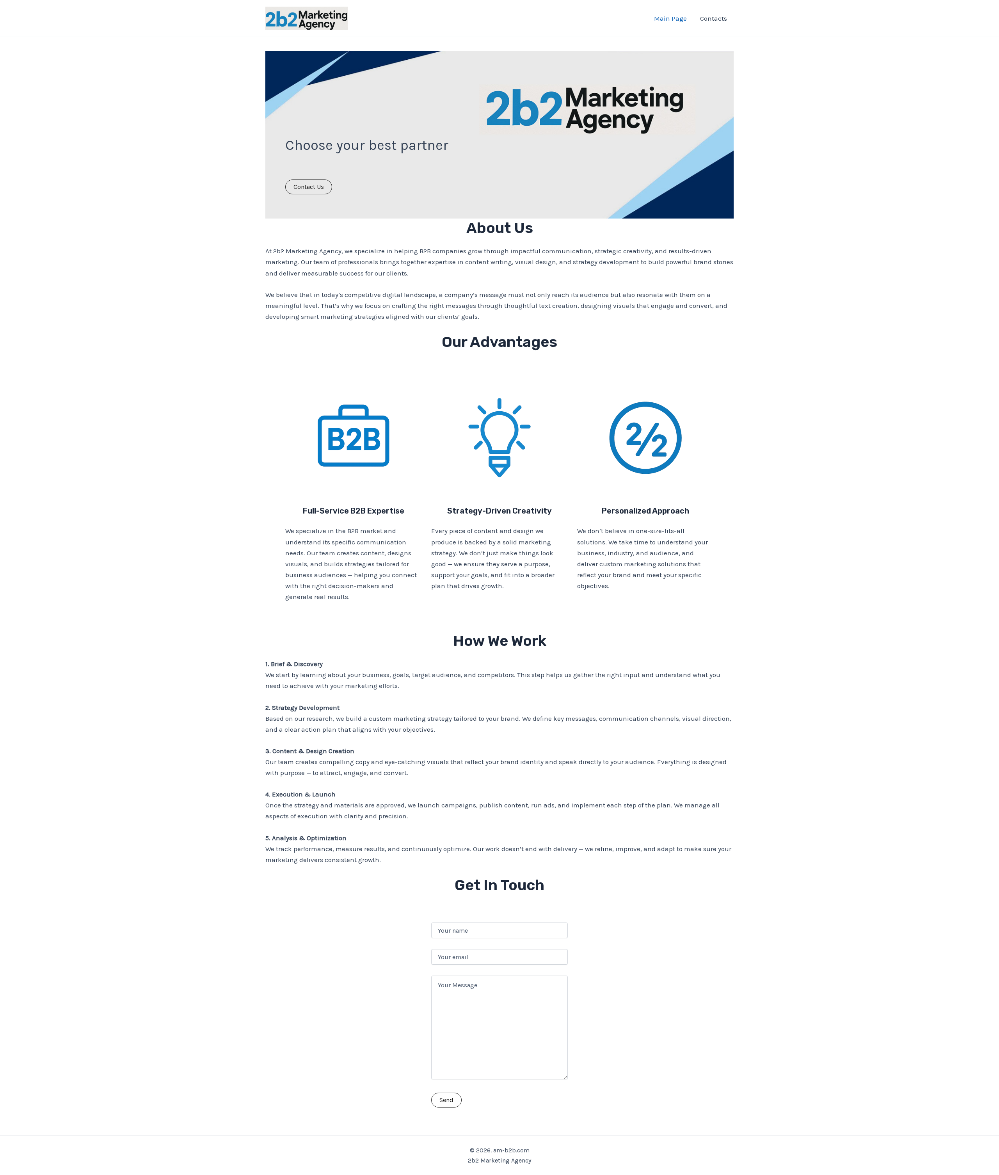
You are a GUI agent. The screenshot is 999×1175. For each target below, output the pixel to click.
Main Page (670, 18)
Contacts (713, 18)
